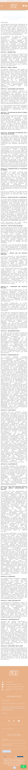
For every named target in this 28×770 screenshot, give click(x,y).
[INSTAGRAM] (9, 721)
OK (14, 767)
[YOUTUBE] (19, 721)
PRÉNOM (5, 739)
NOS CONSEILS (6, 700)
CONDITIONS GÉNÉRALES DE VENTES (12, 706)
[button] (2, 6)
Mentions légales (8, 710)
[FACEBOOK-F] (14, 721)
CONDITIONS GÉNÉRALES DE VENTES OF (13, 703)
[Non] (26, 763)
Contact (5, 713)
